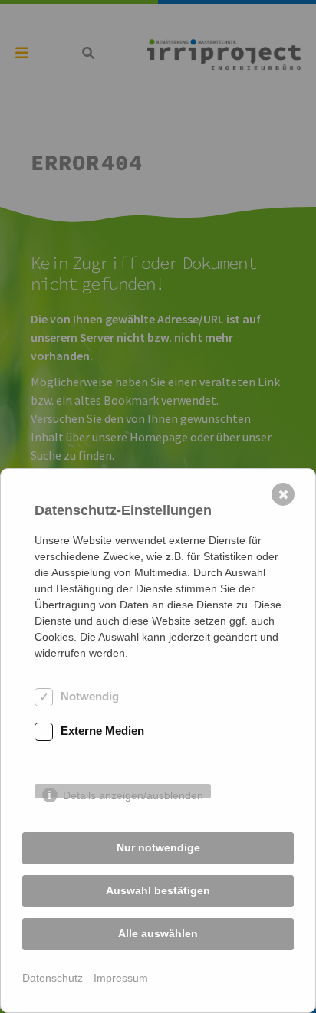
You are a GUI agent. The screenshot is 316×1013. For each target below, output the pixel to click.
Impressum (121, 978)
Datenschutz (52, 978)
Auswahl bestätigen (158, 890)
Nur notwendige (158, 847)
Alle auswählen (158, 933)
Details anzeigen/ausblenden (133, 794)
